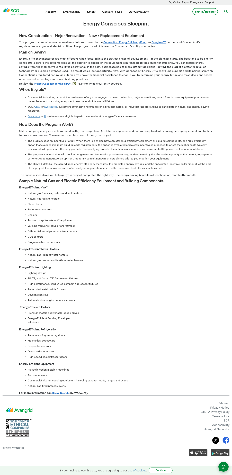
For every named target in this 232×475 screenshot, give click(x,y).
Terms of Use (220, 416)
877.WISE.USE (60, 393)
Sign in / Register (205, 11)
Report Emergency (192, 2)
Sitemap (223, 403)
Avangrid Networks (216, 429)
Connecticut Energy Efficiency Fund (124, 42)
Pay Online (174, 2)
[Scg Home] (16, 11)
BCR (226, 420)
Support (209, 2)
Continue (161, 470)
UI (45, 116)
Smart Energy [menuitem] (71, 11)
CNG (37, 106)
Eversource (50, 106)
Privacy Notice (219, 407)
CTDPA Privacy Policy (215, 412)
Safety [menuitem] (91, 11)
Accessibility (220, 425)
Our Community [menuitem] (139, 11)
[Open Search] (225, 11)
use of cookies (137, 470)
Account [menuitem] (51, 11)
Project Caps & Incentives (49, 83)
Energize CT (158, 42)
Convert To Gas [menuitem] (112, 11)
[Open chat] (223, 467)
